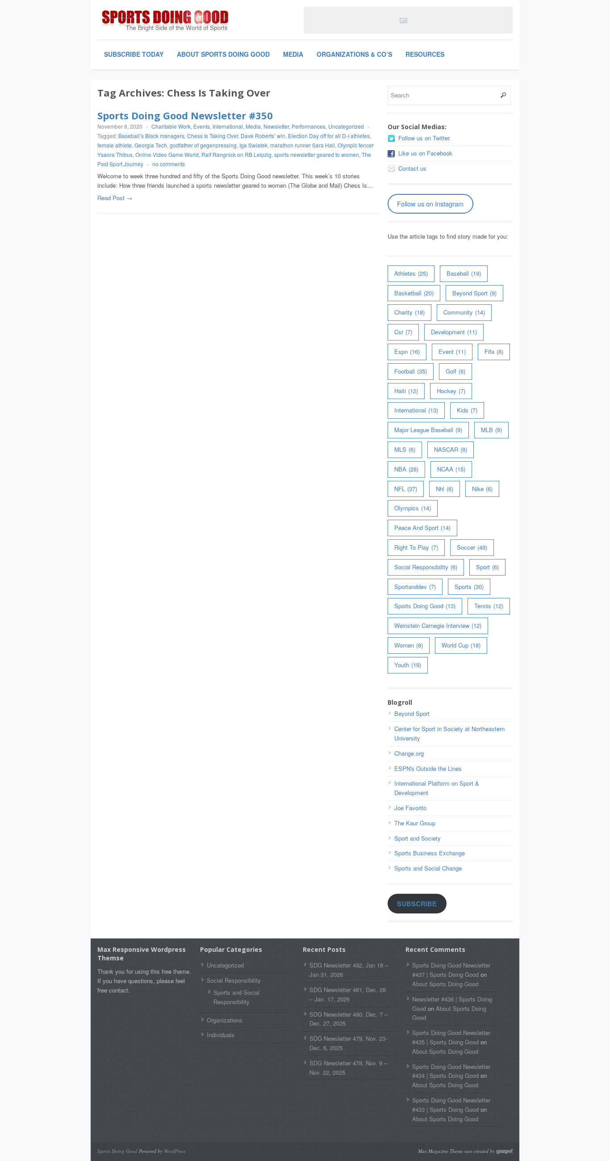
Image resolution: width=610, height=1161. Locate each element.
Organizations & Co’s (354, 54)
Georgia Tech (150, 145)
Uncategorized (346, 126)
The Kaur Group (414, 823)
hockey (451, 391)
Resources (424, 54)
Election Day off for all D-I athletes (329, 135)
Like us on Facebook (425, 153)
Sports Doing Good (424, 606)
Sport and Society (417, 838)
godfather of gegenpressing (203, 145)
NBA (406, 469)
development (454, 332)
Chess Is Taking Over (212, 135)
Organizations (224, 1020)
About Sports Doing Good (223, 54)
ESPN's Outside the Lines (428, 768)
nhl (444, 488)
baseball (464, 273)
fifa (494, 351)
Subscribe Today (133, 54)
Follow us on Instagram (430, 203)
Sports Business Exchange (429, 853)
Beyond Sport (474, 293)
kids (467, 410)
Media (293, 54)
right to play (416, 547)
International (228, 126)
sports (469, 586)
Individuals (220, 1035)
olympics (412, 508)
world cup (461, 645)
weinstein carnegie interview (437, 625)
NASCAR (450, 449)
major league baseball (428, 429)
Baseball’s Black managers (151, 135)
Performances (309, 126)
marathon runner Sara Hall (302, 145)
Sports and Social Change (428, 868)
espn (407, 351)
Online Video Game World (167, 154)
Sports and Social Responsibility (236, 997)
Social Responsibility (425, 567)
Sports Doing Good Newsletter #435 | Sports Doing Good (451, 1037)
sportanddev (415, 586)
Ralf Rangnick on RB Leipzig (236, 154)
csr (403, 332)
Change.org (409, 753)
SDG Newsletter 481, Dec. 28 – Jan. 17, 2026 (347, 994)
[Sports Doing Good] (164, 21)
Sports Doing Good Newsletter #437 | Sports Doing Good (451, 970)
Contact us (412, 168)
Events (201, 126)
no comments (168, 164)
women (408, 645)
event (452, 351)
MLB (491, 429)
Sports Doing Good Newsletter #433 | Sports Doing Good (451, 1105)
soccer (472, 547)
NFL (405, 488)
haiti (406, 391)
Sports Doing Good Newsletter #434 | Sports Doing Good (451, 1071)
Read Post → (114, 198)
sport (487, 567)
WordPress (174, 1151)
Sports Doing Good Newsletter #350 (185, 115)
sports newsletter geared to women (316, 154)
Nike (482, 488)
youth (407, 664)
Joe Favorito (410, 807)
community (464, 312)
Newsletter (276, 126)
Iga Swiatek (253, 145)
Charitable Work (171, 126)
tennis (488, 606)
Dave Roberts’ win (263, 135)
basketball (414, 293)
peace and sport (422, 527)
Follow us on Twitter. (424, 138)
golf (455, 371)
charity (409, 312)
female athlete (114, 145)
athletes (411, 273)
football (410, 371)
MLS (404, 449)
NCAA (451, 469)
